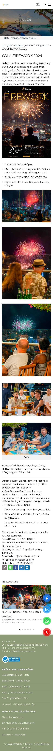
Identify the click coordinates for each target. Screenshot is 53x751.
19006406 (16, 648)
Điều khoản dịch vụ (12, 717)
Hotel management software (20, 38)
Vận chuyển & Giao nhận (15, 728)
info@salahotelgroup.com (22, 651)
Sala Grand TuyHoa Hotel (16, 680)
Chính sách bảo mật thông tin (18, 723)
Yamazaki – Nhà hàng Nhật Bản (19, 704)
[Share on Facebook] (15, 567)
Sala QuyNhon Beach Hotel (17, 692)
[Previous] (3, 607)
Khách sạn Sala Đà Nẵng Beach (32, 45)
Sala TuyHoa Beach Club (15, 698)
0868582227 (28, 648)
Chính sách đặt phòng (14, 734)
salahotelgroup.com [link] (23, 560)
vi (45, 5)
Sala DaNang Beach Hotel (16, 675)
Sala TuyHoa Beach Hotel (16, 686)
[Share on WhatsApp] (10, 567)
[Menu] (49, 4)
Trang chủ (7, 45)
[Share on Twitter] (21, 567)
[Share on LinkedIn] (27, 567)
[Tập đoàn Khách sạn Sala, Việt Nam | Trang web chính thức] (17, 5)
